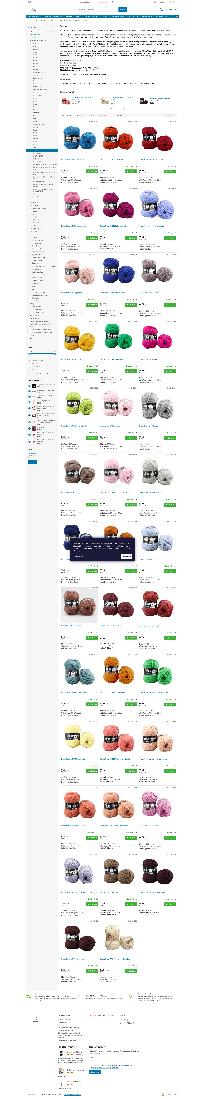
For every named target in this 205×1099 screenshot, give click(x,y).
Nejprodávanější (105, 115)
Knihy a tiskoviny (35, 315)
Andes (35, 75)
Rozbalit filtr (41, 374)
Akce (35, 363)
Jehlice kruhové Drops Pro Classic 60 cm (44, 173)
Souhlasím (126, 556)
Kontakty (118, 2)
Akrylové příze (37, 243)
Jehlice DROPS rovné (40, 162)
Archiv (32, 462)
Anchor (35, 46)
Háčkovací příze (37, 272)
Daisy (35, 98)
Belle (35, 81)
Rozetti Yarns (37, 223)
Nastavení (79, 556)
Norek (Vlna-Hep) (39, 257)
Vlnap (35, 231)
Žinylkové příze (37, 263)
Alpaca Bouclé (38, 72)
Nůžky (34, 286)
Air (34, 66)
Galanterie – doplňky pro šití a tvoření (42, 32)
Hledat (122, 9)
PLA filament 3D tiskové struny (42, 330)
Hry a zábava (36, 298)
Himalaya (36, 202)
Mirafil (35, 211)
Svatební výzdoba (38, 312)
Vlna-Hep (36, 229)
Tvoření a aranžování (39, 292)
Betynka (35, 52)
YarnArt (35, 237)
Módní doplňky (34, 318)
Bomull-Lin (37, 87)
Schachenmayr (38, 226)
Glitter (35, 110)
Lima (34, 118)
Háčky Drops (37, 159)
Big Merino (37, 84)
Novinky (32, 335)
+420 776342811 (128, 1023)
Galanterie (35, 283)
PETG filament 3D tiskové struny (42, 332)
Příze (33, 37)
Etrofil (35, 194)
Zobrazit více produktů (117, 109)
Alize (34, 43)
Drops (35, 61)
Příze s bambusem (38, 252)
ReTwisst (36, 220)
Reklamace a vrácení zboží (67, 1041)
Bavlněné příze (37, 246)
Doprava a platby (104, 2)
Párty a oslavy (34, 301)
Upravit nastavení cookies (72, 1095)
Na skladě (37, 360)
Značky (31, 338)
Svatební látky (36, 306)
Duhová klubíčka (37, 240)
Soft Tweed (37, 153)
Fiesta (35, 104)
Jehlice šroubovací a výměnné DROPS (43, 185)
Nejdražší (92, 115)
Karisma (36, 113)
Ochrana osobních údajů (66, 1030)
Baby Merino (37, 78)
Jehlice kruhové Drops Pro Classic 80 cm (44, 178)
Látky (33, 289)
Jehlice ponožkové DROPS (42, 182)
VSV (34, 234)
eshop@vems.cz (128, 1020)
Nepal (35, 130)
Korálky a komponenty (39, 295)
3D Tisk (31, 327)
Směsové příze (37, 260)
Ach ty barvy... (33, 453)
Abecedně (119, 115)
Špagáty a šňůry (37, 280)
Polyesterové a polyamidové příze (43, 266)
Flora (35, 107)
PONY (34, 217)
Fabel (35, 101)
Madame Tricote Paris (40, 208)
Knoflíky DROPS (38, 156)
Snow (35, 150)
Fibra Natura (37, 197)
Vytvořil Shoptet (171, 1094)
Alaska (35, 63)
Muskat (35, 127)
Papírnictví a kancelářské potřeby (40, 324)
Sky (34, 147)
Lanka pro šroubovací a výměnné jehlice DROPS (44, 190)
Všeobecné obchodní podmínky (68, 1027)
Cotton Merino (38, 95)
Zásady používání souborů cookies (69, 1033)
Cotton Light (37, 92)
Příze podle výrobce (39, 40)
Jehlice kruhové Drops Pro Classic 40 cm (44, 168)
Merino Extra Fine (39, 124)
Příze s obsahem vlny (39, 249)
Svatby (31, 304)
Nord (35, 133)
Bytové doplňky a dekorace (38, 321)
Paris (35, 136)
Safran (35, 144)
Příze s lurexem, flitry (39, 275)
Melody (35, 121)
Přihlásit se (95, 1072)
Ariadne (35, 49)
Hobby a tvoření (34, 35)
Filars (35, 200)
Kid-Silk (35, 115)
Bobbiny (35, 55)
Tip (34, 369)
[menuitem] (33, 16)
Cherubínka (36, 205)
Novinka (36, 366)
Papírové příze (37, 278)
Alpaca (35, 69)
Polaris (35, 139)
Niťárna (35, 214)
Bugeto (35, 58)
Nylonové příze (37, 255)
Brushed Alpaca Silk (40, 89)
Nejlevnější (80, 115)
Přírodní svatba (37, 309)
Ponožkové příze (37, 269)
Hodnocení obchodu (86, 2)
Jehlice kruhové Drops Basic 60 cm (45, 164)
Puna (35, 141)
